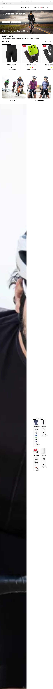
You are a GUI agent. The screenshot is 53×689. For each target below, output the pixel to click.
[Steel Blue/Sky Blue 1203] (36, 435)
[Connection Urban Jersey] (36, 422)
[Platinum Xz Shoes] (36, 451)
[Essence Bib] (43, 422)
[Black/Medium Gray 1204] (36, 439)
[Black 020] (11, 67)
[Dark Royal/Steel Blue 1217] (36, 441)
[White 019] (36, 465)
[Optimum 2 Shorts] (11, 53)
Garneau (5, 4)
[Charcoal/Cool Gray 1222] (36, 433)
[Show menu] (2, 7)
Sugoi (12, 4)
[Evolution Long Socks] (43, 451)
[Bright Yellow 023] (30, 67)
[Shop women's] (39, 86)
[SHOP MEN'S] (14, 86)
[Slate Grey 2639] (36, 443)
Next (49, 53)
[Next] (50, 1)
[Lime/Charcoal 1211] (36, 437)
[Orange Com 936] (36, 467)
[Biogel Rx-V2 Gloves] (31, 53)
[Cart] (50, 7)
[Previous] (2, 1)
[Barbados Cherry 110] (32, 67)
